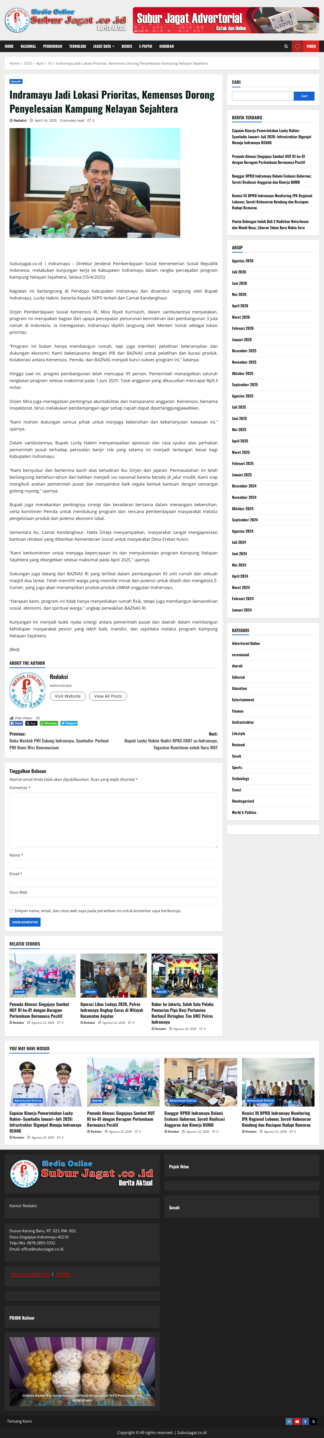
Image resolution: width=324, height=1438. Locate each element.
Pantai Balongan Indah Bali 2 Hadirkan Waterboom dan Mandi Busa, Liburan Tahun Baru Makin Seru (270, 224)
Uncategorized (243, 801)
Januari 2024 (242, 610)
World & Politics (244, 812)
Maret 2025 (241, 452)
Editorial (238, 677)
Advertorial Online (246, 643)
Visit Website (68, 696)
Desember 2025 (244, 350)
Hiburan (166, 46)
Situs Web (18, 892)
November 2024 (244, 497)
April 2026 (240, 305)
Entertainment (243, 699)
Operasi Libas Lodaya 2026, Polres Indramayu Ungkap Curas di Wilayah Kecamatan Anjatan (111, 1010)
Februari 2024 (243, 598)
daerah (16, 81)
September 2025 (245, 384)
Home (9, 46)
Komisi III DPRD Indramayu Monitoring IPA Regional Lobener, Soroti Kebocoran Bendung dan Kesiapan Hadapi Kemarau (272, 201)
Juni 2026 (239, 283)
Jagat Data (102, 46)
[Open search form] (286, 46)
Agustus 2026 (243, 260)
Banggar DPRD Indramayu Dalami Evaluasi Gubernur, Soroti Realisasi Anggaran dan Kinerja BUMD (271, 179)
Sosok (236, 756)
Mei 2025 (239, 429)
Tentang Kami (19, 1421)
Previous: (59, 740)
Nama (16, 855)
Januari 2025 (242, 475)
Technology (240, 778)
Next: (171, 740)
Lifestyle (238, 733)
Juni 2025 (239, 418)
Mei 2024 (239, 565)
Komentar (20, 787)
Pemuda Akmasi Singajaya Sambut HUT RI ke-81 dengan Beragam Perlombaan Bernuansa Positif (39, 1010)
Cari (236, 82)
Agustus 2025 (242, 396)
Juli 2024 (239, 542)
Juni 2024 (239, 553)
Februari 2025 (243, 463)
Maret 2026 (241, 317)
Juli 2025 (239, 407)
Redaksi (20, 120)
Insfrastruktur (243, 722)
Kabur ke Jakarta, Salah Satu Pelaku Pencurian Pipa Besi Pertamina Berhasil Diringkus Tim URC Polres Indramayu (182, 1013)
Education (239, 688)
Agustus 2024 (242, 531)
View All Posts (108, 696)
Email (15, 873)
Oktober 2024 (242, 508)
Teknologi (77, 46)
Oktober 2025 (242, 373)
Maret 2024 (241, 587)
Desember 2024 (244, 486)
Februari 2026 (243, 328)
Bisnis (127, 46)
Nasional (28, 46)
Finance (238, 711)
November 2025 (244, 362)
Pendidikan (52, 46)
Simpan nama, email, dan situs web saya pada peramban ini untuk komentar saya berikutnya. (97, 910)
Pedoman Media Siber (31, 1274)
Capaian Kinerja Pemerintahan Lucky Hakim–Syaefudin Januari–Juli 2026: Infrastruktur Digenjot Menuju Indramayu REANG (271, 136)
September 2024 (245, 520)
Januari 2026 (242, 339)
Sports (237, 767)
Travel (236, 790)
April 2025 (240, 441)
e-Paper (145, 46)
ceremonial (240, 654)
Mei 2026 (239, 294)
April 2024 (240, 576)
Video (311, 46)
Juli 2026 (239, 272)
